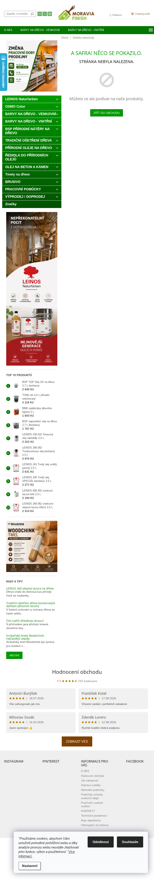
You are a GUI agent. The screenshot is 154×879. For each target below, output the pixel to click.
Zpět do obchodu (106, 113)
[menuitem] (8, 30)
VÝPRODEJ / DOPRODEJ (25, 197)
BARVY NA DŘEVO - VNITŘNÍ (28, 121)
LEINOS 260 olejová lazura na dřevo (30, 588)
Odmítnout (101, 842)
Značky (10, 204)
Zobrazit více (77, 741)
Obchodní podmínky (92, 790)
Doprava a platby (91, 785)
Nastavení (29, 866)
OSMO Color (15, 106)
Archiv (14, 655)
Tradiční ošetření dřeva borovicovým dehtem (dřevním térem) (30, 605)
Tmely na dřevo (17, 174)
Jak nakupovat (89, 780)
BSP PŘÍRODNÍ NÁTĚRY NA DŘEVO (27, 131)
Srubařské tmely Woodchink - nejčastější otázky (26, 637)
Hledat (32, 13)
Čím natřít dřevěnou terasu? (25, 620)
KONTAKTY (88, 811)
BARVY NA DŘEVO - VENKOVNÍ (30, 114)
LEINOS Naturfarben (21, 99)
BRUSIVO (12, 182)
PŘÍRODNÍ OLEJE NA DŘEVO (28, 148)
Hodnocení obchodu (77, 671)
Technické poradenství (94, 815)
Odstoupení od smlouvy (95, 825)
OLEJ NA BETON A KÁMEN (26, 167)
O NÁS (85, 771)
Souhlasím (130, 842)
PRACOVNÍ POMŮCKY (23, 189)
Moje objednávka (91, 820)
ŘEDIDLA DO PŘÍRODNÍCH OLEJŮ (26, 157)
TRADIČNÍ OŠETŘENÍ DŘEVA (28, 140)
